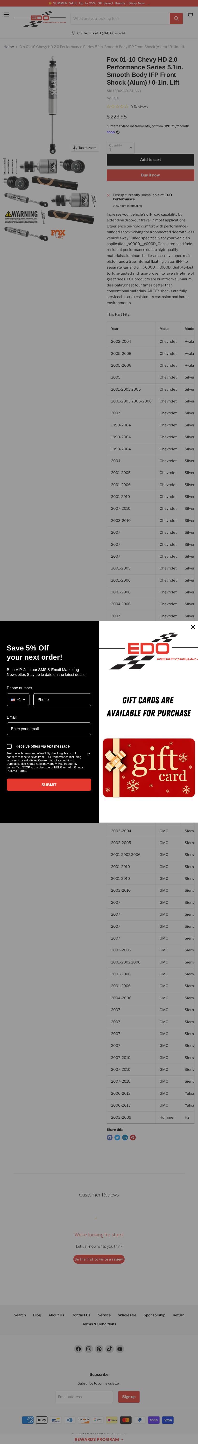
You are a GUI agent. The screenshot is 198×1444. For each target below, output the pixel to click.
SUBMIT (49, 785)
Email (12, 717)
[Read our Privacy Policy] (88, 754)
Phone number (19, 688)
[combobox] (18, 699)
